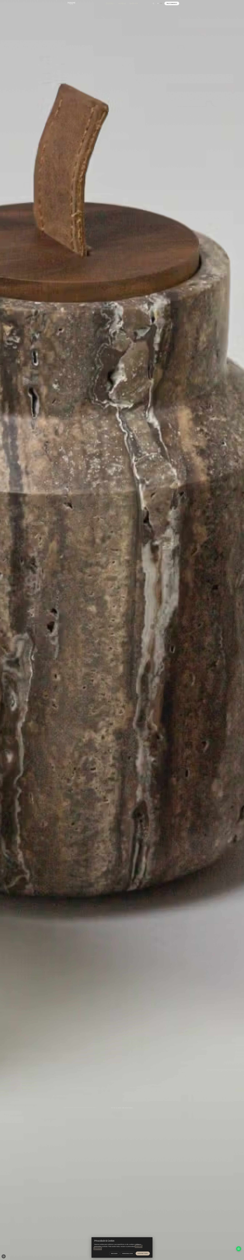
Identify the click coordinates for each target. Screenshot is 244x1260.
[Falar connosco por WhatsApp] (238, 1248)
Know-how (134, 3)
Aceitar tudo (143, 1253)
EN (161, 3)
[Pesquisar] (153, 3)
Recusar (114, 1253)
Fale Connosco (172, 3)
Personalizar (127, 1253)
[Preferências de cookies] (4, 1256)
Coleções (109, 3)
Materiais (122, 3)
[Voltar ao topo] (239, 1256)
